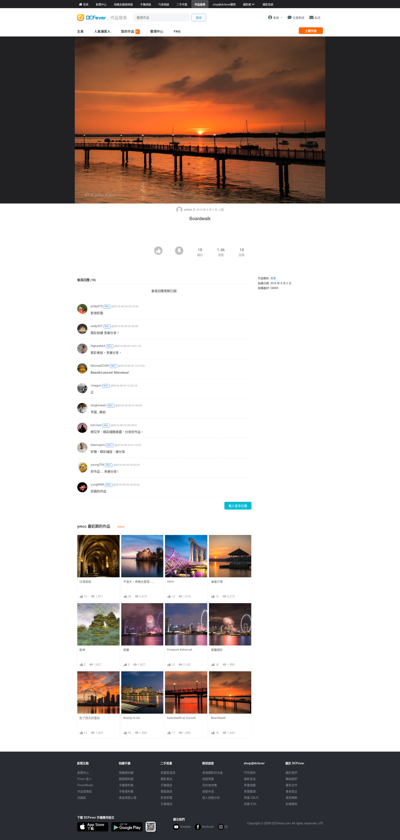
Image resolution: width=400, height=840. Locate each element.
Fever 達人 (84, 779)
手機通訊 (166, 785)
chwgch (96, 385)
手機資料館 (126, 785)
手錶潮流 (166, 804)
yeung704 (97, 464)
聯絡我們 (291, 779)
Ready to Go (131, 718)
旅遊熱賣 (208, 779)
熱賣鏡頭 (250, 791)
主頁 (80, 31)
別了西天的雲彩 (89, 718)
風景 (273, 278)
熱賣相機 (250, 785)
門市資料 (250, 772)
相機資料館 (126, 772)
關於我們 (291, 772)
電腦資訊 (166, 791)
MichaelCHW (100, 365)
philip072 (96, 306)
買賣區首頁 (168, 772)
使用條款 (291, 797)
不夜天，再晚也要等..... (138, 582)
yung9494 (97, 484)
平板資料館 (126, 791)
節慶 (126, 650)
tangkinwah (98, 405)
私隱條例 (291, 804)
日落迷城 (85, 582)
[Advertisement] (200, 235)
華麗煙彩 (217, 650)
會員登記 (291, 791)
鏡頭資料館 (126, 779)
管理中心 (157, 31)
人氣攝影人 (102, 31)
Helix (170, 581)
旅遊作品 (208, 791)
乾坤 (82, 650)
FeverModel (85, 785)
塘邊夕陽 (217, 582)
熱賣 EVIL (250, 804)
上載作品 (311, 31)
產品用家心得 (127, 797)
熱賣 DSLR (251, 797)
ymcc (188, 209)
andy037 (96, 326)
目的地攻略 (209, 785)
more (121, 526)
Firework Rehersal (179, 650)
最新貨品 (250, 779)
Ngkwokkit (98, 345)
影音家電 (166, 797)
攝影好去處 (212, 772)
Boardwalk (218, 718)
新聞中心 (83, 772)
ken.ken (96, 425)
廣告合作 (291, 785)
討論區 (81, 797)
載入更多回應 (238, 505)
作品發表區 (84, 791)
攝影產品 (166, 779)
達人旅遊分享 (211, 797)
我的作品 (130, 31)
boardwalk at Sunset (181, 718)
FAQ (177, 31)
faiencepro (98, 444)
